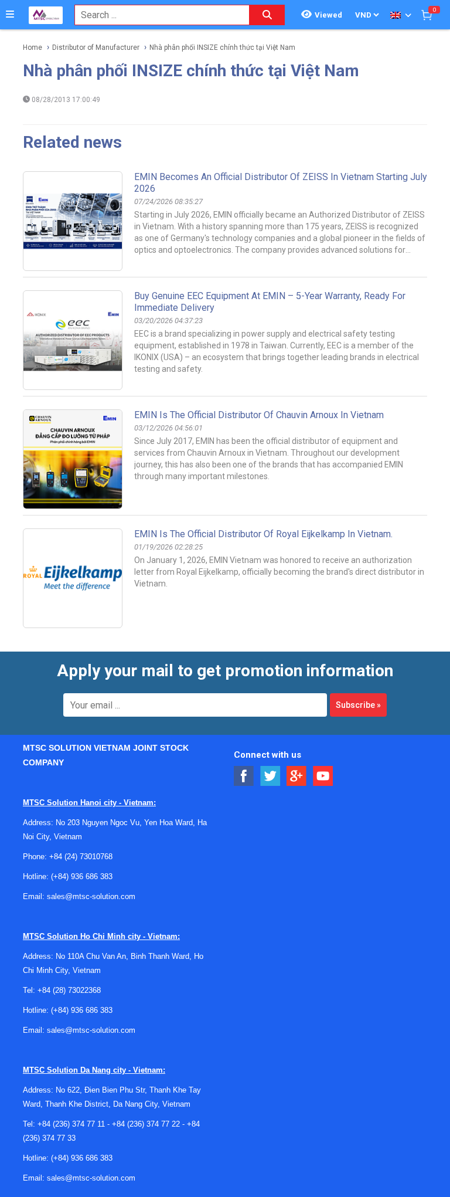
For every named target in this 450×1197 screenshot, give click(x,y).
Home (32, 47)
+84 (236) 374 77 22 (146, 1124)
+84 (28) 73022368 (69, 990)
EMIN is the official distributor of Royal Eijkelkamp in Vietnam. (263, 534)
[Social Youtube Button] (323, 776)
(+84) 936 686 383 (81, 876)
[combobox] (155, 15)
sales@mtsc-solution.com (91, 896)
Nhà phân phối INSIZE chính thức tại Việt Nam (222, 47)
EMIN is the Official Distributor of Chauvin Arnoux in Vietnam (259, 415)
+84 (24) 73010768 (80, 856)
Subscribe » (358, 705)
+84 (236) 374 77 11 (71, 1124)
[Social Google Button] (297, 776)
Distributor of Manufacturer (95, 47)
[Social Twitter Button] (270, 776)
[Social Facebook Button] (244, 776)
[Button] (10, 14)
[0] (426, 14)
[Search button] (267, 15)
